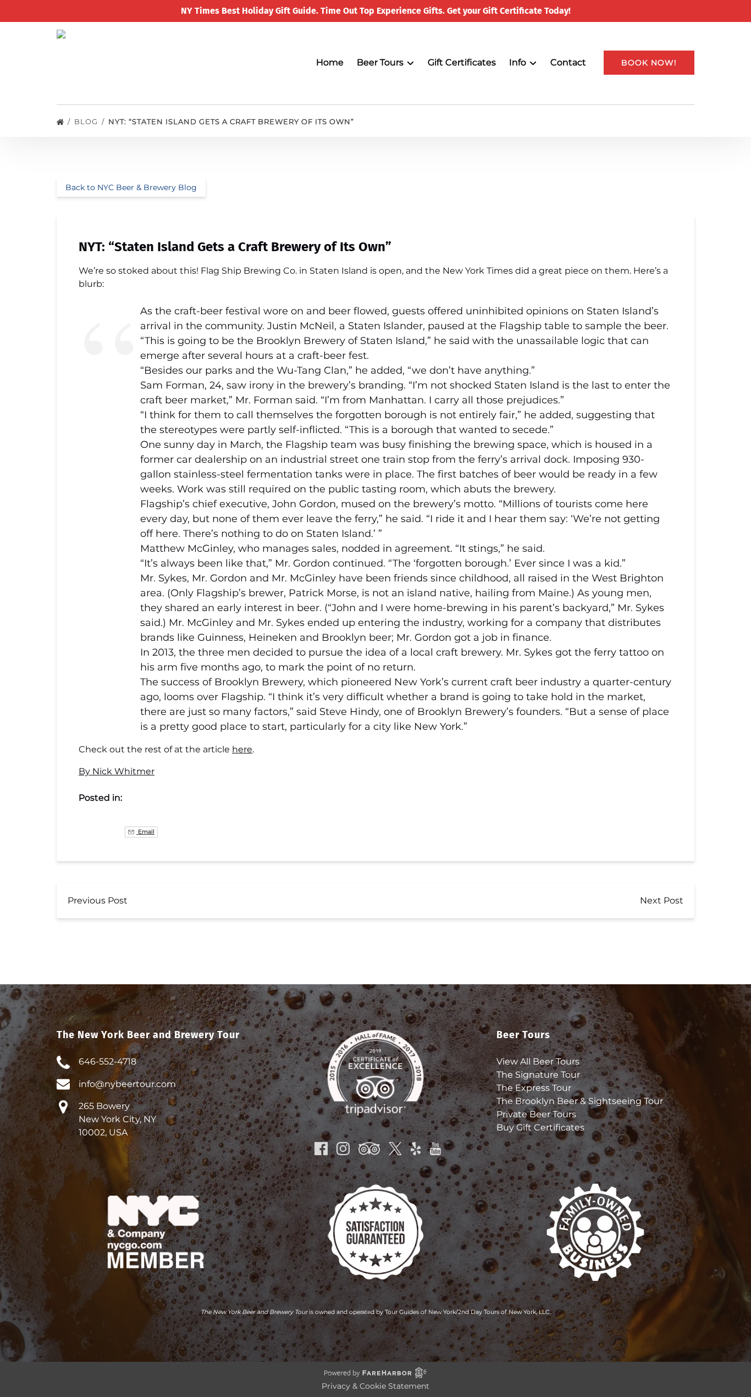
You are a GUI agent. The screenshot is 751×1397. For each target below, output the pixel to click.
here (242, 749)
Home (330, 62)
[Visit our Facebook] (321, 1148)
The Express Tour (533, 1088)
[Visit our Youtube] (435, 1148)
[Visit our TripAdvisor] (369, 1148)
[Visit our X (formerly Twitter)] (395, 1148)
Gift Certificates (462, 62)
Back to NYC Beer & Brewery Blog (131, 187)
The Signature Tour (538, 1074)
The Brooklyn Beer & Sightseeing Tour (579, 1101)
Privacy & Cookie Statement (375, 1386)
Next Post (661, 900)
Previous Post (98, 900)
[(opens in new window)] (376, 1190)
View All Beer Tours (537, 1061)
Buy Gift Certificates (540, 1127)
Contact (568, 62)
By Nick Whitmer (116, 771)
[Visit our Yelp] (416, 1148)
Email (145, 831)
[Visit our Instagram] (343, 1148)
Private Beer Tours (536, 1114)
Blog (87, 121)
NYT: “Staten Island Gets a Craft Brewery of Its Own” (232, 121)
